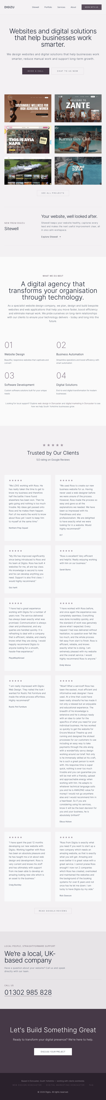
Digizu (9, 7)
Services (61, 7)
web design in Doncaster (49, 403)
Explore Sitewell (49, 236)
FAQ (91, 1085)
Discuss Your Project (53, 1051)
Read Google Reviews (53, 911)
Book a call (36, 71)
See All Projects (53, 193)
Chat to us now (67, 71)
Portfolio (48, 7)
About (73, 7)
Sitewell (35, 7)
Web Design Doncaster (27, 1085)
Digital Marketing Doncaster (65, 1085)
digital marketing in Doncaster (80, 403)
